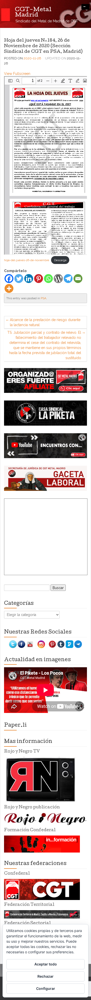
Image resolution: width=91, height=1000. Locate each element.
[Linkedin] (28, 278)
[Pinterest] (38, 278)
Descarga (60, 260)
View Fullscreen (17, 74)
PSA (43, 298)
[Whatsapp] (48, 278)
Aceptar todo (45, 964)
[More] (9, 288)
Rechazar (45, 976)
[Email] (78, 278)
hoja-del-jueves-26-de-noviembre (26, 260)
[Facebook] (9, 278)
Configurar (45, 988)
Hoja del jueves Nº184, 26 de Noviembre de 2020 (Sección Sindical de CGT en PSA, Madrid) (43, 46)
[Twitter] (18, 278)
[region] (45, 380)
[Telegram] (68, 278)
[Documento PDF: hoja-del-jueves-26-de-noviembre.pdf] (46, 165)
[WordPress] (58, 278)
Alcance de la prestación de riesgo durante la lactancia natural (45, 322)
